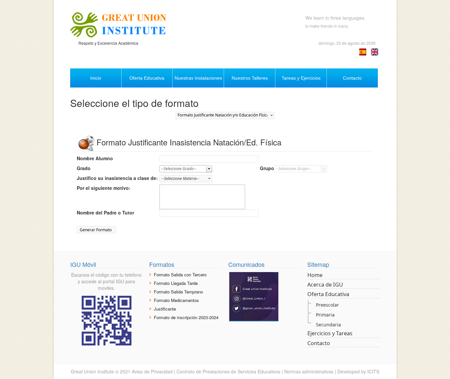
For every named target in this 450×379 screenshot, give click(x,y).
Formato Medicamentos (176, 300)
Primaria (325, 315)
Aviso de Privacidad (152, 371)
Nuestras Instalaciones (198, 78)
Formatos (161, 264)
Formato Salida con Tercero (180, 274)
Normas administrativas (308, 371)
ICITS (373, 371)
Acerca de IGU (325, 284)
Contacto (352, 78)
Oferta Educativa (328, 294)
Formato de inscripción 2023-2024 (186, 317)
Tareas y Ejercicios (301, 78)
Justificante (165, 309)
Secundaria (328, 324)
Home (315, 275)
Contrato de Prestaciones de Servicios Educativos (228, 371)
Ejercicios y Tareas (329, 333)
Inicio (95, 78)
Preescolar (327, 305)
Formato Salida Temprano (178, 292)
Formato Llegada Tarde (176, 283)
